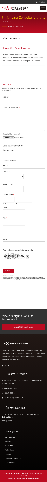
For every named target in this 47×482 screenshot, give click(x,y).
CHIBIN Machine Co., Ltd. (27, 473)
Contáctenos (19, 26)
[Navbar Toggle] (43, 8)
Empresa (8, 441)
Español (42, 2)
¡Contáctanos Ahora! (23, 327)
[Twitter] (5, 366)
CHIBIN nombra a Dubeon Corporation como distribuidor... (20, 415)
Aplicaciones (9, 450)
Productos (9, 446)
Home (10, 26)
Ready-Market (33, 478)
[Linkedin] (8, 366)
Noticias (8, 454)
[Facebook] (2, 366)
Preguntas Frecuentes (13, 458)
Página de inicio (11, 437)
